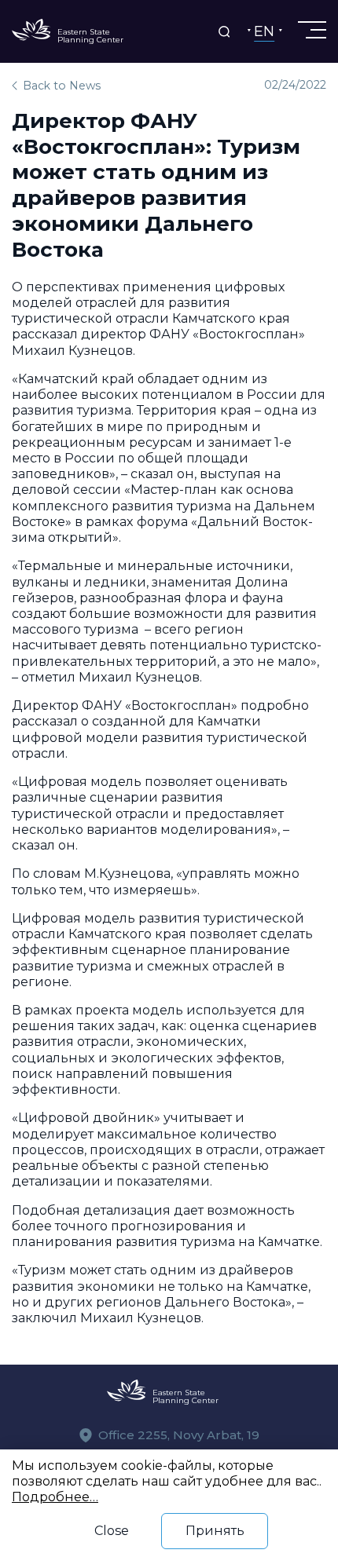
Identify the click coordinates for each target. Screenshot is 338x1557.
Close (111, 1530)
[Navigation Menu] (310, 30)
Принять (215, 1530)
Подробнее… (55, 1496)
